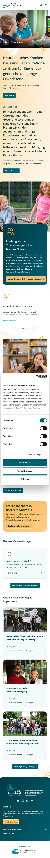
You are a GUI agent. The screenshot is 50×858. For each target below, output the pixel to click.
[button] (25, 29)
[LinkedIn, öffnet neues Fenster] (27, 800)
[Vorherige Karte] (15, 328)
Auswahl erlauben (25, 471)
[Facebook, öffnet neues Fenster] (18, 800)
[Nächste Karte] (34, 328)
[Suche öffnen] (41, 5)
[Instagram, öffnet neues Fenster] (22, 800)
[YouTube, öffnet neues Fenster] (32, 800)
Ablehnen (25, 479)
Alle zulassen (25, 462)
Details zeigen (35, 454)
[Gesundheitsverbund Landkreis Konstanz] (25, 851)
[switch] (43, 428)
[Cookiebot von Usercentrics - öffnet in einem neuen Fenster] (36, 376)
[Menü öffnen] (45, 5)
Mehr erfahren (9, 321)
